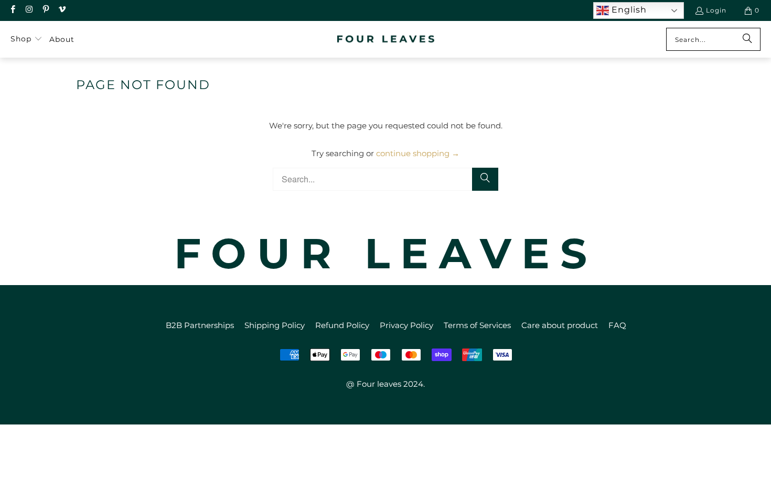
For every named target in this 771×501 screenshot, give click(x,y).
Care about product (559, 325)
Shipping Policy (274, 325)
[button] (26, 39)
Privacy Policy (406, 325)
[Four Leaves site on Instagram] (28, 10)
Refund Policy (342, 325)
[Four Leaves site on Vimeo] (61, 10)
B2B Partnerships (200, 325)
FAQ (617, 325)
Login (716, 10)
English (628, 10)
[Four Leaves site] (386, 39)
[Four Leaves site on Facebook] (12, 10)
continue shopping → (417, 153)
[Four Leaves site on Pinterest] (45, 10)
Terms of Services (477, 325)
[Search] (747, 39)
